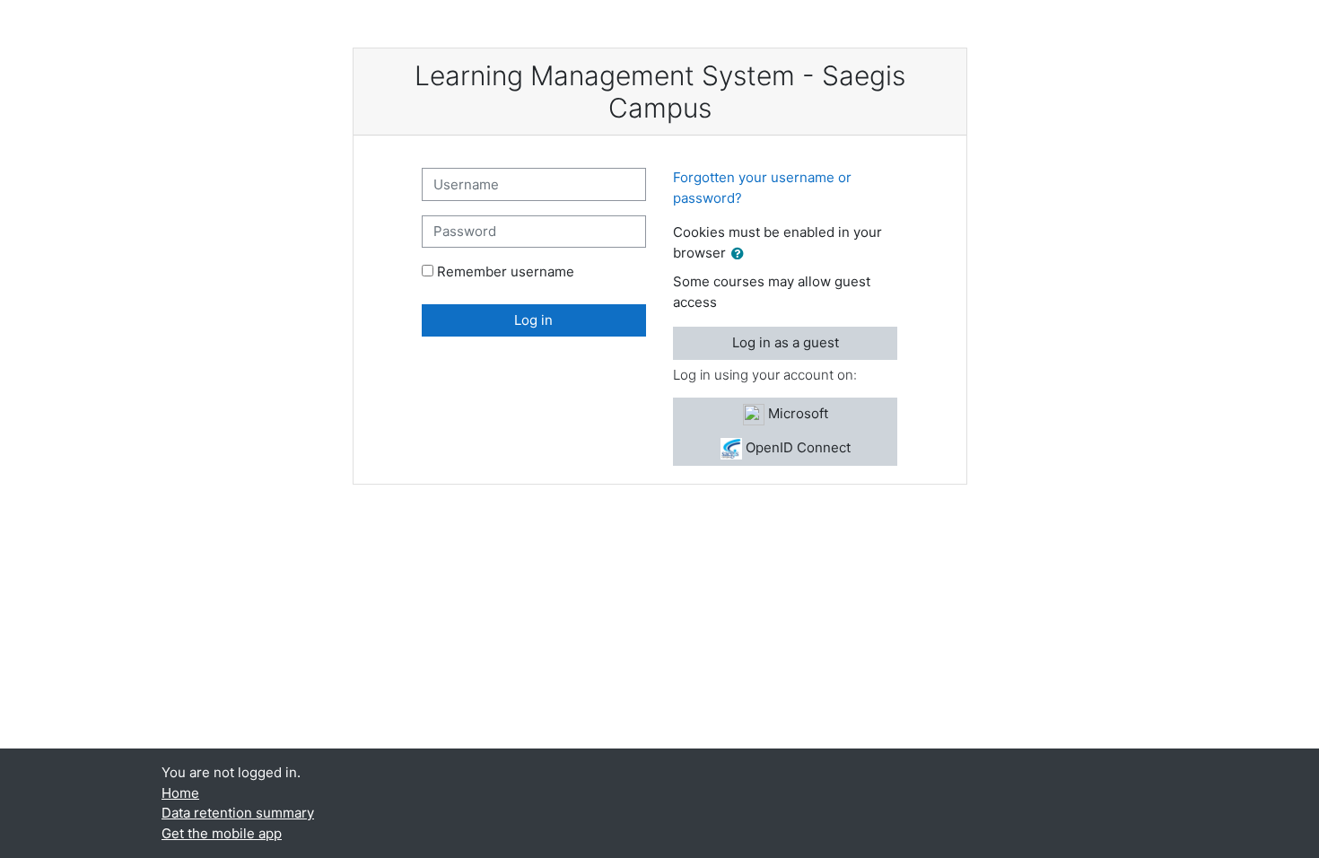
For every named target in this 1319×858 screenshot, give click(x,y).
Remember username (505, 271)
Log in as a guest (785, 342)
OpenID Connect (796, 447)
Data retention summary (238, 812)
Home (180, 792)
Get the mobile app (222, 833)
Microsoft (796, 413)
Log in (533, 319)
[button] (741, 254)
